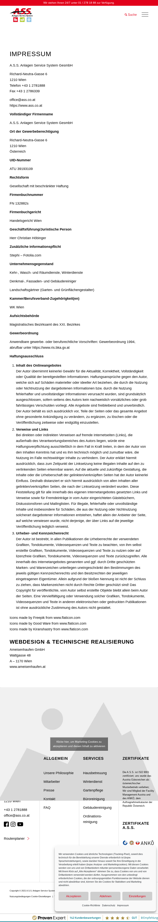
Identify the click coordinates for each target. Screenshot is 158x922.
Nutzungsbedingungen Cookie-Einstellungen (30, 896)
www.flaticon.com (67, 618)
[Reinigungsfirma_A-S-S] (22, 14)
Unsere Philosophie (59, 773)
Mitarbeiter (52, 782)
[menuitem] (143, 14)
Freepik (39, 618)
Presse (49, 790)
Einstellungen (137, 896)
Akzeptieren (73, 896)
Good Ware (42, 623)
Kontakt (49, 799)
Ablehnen (105, 896)
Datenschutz (108, 905)
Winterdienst (92, 782)
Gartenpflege (93, 790)
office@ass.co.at (22, 100)
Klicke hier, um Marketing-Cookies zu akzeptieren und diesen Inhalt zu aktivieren (79, 744)
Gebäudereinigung (97, 808)
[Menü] (143, 14)
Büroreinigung (94, 799)
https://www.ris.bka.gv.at (51, 347)
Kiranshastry (42, 629)
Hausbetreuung (95, 773)
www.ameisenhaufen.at (27, 667)
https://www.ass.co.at (26, 105)
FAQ (47, 808)
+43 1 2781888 (15, 810)
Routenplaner (14, 838)
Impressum (123, 905)
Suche (132, 14)
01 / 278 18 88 (87, 2)
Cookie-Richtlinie (91, 905)
